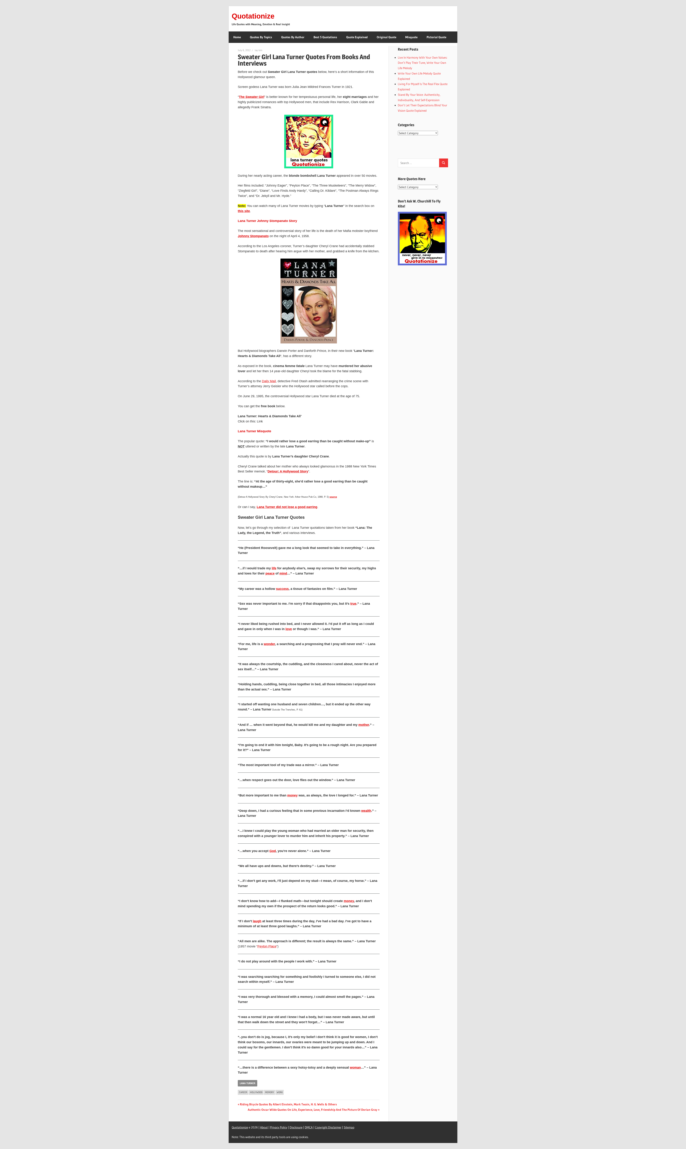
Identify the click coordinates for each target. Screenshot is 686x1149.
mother (363, 725)
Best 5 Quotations (325, 37)
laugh (257, 921)
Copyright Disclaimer (328, 1127)
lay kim (258, 50)
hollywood (256, 1092)
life (274, 568)
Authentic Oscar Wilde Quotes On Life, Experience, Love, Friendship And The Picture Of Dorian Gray (312, 1109)
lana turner (247, 1083)
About (264, 1127)
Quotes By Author (292, 37)
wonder (269, 644)
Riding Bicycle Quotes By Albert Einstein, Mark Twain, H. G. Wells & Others (288, 1104)
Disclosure (296, 1127)
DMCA (309, 1127)
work (280, 1092)
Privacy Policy (278, 1127)
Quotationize (253, 16)
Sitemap (349, 1127)
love (288, 629)
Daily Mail (269, 381)
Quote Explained (357, 37)
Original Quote (386, 37)
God (272, 851)
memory (269, 1092)
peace (270, 573)
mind (283, 573)
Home (237, 37)
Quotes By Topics (261, 37)
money (292, 795)
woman (355, 1067)
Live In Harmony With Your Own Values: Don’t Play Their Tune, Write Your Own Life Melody (422, 63)
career (243, 1092)
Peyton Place (266, 946)
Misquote (411, 37)
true (353, 603)
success (282, 589)
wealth (366, 811)
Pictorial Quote (436, 37)
